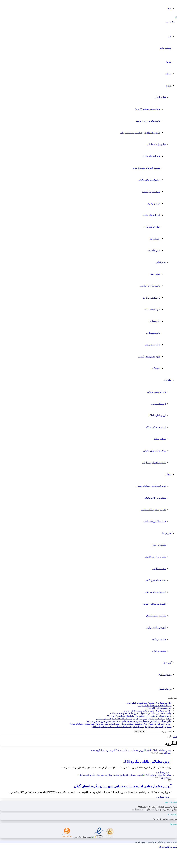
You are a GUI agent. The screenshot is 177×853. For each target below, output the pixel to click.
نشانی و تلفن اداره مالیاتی (154, 462)
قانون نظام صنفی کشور (149, 356)
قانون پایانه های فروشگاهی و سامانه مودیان (140, 132)
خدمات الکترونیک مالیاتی (154, 521)
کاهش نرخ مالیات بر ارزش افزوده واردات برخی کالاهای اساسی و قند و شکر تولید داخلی (131, 726)
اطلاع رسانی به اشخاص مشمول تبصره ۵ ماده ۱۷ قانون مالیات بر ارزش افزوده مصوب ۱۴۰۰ (129, 721)
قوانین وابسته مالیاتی (156, 144)
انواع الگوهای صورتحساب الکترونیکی (154, 705)
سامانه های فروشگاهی (155, 580)
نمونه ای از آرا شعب (151, 191)
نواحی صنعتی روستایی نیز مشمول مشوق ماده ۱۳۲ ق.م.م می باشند (140, 713)
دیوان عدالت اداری (152, 227)
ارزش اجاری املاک (157, 415)
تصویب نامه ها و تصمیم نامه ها (146, 168)
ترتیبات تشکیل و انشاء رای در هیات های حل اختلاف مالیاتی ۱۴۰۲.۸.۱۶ (139, 716)
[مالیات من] (171, 22)
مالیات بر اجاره (159, 651)
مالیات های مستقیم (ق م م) (147, 109)
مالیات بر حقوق (159, 545)
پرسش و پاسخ (164, 674)
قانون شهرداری (153, 333)
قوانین (168, 85)
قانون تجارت (154, 321)
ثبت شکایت (137, 809)
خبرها (168, 62)
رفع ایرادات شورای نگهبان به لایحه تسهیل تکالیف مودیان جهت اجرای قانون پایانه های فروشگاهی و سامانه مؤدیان (120, 724)
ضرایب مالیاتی (159, 439)
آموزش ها (166, 533)
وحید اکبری (166, 753)
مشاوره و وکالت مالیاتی (155, 498)
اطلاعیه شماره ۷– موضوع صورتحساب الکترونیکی (148, 703)
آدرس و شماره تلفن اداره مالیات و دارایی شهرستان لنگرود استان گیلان (122, 786)
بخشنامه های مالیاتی (151, 156)
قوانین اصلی (160, 97)
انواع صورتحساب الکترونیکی (158, 708)
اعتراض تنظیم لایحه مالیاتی (153, 509)
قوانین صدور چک (152, 344)
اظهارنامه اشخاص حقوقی (154, 604)
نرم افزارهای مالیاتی (156, 392)
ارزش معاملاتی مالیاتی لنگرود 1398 (147, 761)
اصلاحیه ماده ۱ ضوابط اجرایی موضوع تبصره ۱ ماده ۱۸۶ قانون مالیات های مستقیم (133, 718)
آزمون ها (167, 663)
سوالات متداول (152, 809)
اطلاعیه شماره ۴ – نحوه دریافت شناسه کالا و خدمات (147, 711)
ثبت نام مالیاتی (159, 568)
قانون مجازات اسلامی (150, 286)
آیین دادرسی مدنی (152, 309)
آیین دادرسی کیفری (151, 297)
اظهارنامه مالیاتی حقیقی (155, 592)
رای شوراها (155, 238)
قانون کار (156, 368)
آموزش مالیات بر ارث (156, 627)
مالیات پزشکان (159, 639)
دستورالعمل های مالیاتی (149, 180)
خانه (175, 736)
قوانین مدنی (154, 274)
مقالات (168, 73)
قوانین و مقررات (169, 809)
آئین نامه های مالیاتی (151, 215)
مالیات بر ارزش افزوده (155, 557)
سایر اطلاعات (154, 250)
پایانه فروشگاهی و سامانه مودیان (151, 486)
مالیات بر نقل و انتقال (156, 615)
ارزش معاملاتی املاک (156, 427)
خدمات (168, 474)
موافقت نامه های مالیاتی (154, 451)
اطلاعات (167, 380)
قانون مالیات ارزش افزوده (148, 121)
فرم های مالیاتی (158, 403)
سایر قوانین (160, 262)
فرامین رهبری (153, 203)
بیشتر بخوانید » (162, 772)
